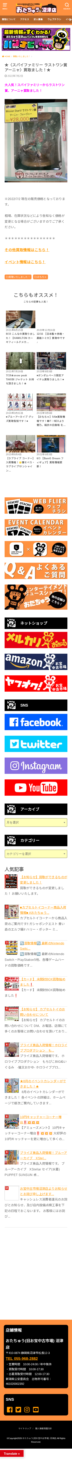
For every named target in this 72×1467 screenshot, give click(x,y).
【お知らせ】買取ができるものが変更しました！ (43, 879)
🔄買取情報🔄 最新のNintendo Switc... (42, 945)
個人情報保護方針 (43, 1428)
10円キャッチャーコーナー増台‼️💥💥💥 (40, 1119)
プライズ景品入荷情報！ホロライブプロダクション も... (43, 1047)
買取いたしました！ (19, 277)
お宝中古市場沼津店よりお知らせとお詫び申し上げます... (43, 1191)
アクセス (24, 19)
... (33, 1449)
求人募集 (38, 19)
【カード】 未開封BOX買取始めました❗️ (42, 981)
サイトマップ (24, 1428)
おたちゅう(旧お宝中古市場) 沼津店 (39, 1438)
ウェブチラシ (54, 19)
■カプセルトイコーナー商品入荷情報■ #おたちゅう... (43, 910)
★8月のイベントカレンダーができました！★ (43, 1083)
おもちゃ (42, 277)
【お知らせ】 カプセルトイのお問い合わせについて (42, 1012)
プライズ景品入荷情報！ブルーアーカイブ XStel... (43, 1155)
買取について (9, 19)
